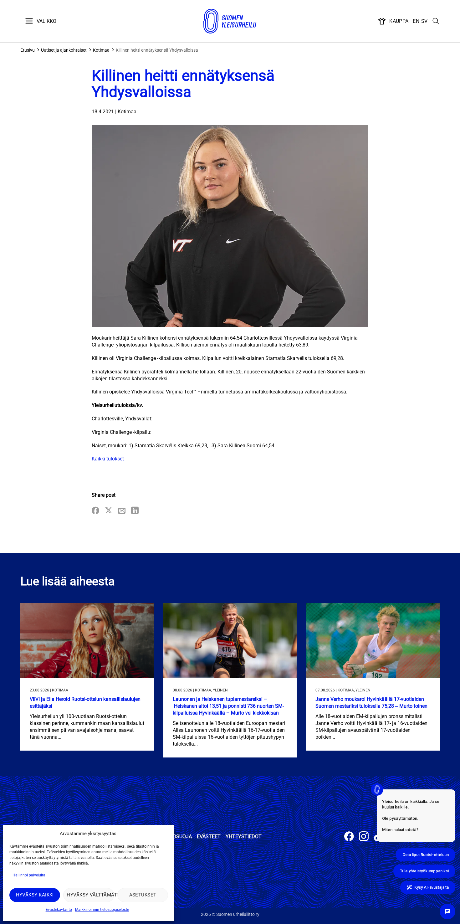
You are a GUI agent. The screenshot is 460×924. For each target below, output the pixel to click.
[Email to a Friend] (121, 511)
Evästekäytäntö (59, 909)
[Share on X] (108, 511)
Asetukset (142, 895)
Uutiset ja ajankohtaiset (64, 50)
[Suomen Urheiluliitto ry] (230, 21)
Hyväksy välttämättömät (90, 895)
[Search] (436, 21)
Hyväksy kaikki (35, 895)
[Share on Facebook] (95, 511)
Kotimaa (101, 50)
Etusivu (27, 50)
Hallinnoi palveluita (29, 875)
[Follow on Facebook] (349, 837)
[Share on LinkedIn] (135, 511)
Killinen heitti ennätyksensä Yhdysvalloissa (157, 50)
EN (416, 21)
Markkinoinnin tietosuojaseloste (102, 909)
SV (424, 21)
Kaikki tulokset (108, 459)
